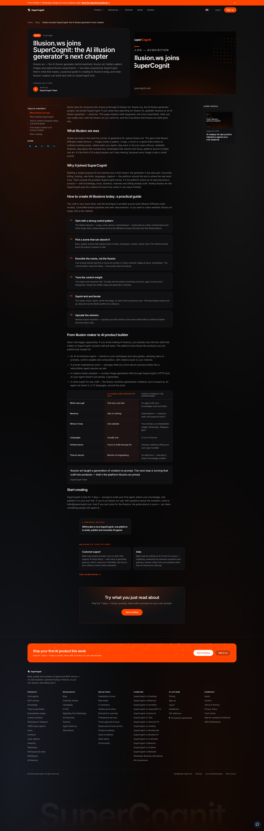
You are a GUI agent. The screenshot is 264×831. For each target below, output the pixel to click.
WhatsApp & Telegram (38, 722)
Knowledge (33, 705)
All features (33, 760)
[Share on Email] (48, 146)
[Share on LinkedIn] (36, 146)
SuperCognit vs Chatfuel (145, 747)
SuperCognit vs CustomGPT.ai (147, 709)
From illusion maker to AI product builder (41, 128)
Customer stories (70, 700)
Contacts (32, 734)
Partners (129, 10)
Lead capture (34, 739)
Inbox (30, 730)
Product (97, 10)
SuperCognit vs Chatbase (145, 696)
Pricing (172, 696)
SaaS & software (105, 734)
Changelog (68, 705)
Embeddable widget (37, 713)
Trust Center (210, 713)
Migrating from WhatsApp (74, 713)
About (140, 10)
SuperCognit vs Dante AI (145, 713)
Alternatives (68, 730)
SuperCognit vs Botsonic (145, 743)
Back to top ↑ (231, 774)
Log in (218, 10)
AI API (65, 709)
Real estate (103, 700)
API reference (175, 713)
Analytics (32, 743)
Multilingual (33, 756)
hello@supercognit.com (183, 774)
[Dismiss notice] (235, 2)
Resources (113, 10)
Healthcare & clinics (107, 709)
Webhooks (32, 747)
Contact (150, 10)
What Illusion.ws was (40, 113)
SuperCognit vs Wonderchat (146, 730)
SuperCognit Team (48, 90)
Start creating (36, 134)
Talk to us (223, 653)
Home (30, 22)
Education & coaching (108, 713)
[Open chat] (257, 824)
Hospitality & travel (106, 696)
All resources (68, 717)
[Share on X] (30, 146)
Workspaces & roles (36, 751)
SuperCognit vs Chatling (145, 726)
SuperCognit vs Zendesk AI (146, 734)
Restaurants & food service (110, 726)
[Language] (208, 10)
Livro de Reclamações (214, 774)
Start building (132, 612)
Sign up (230, 10)
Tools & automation (36, 709)
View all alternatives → (90, 574)
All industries (104, 743)
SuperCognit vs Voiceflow (145, 705)
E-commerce (104, 705)
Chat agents (33, 696)
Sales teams (103, 739)
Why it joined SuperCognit (41, 117)
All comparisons (141, 760)
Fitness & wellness (106, 730)
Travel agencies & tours (108, 722)
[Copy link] (54, 146)
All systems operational (181, 718)
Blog (38, 22)
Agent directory (70, 726)
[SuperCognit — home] (36, 10)
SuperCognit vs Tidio (143, 717)
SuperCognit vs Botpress (145, 700)
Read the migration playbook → (96, 3)
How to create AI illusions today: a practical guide (44, 122)
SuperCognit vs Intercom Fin (146, 722)
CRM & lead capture (37, 726)
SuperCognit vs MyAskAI (145, 751)
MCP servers (33, 700)
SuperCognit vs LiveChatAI (146, 739)
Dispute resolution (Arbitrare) (217, 717)
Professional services (107, 717)
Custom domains (35, 717)
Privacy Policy (210, 709)
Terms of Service (212, 705)
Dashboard (174, 709)
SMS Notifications (212, 722)
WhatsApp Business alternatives (148, 756)
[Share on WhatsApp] (42, 146)
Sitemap (199, 774)
